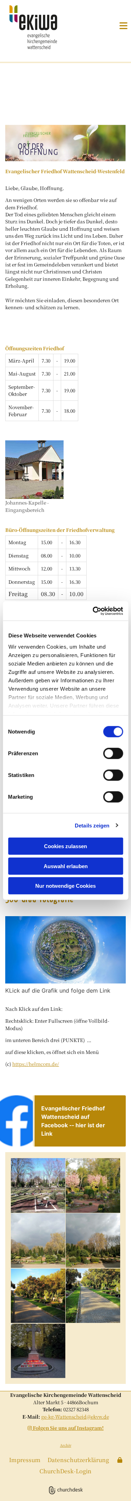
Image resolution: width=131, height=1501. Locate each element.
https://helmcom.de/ (35, 1063)
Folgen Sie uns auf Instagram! (66, 1427)
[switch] (113, 753)
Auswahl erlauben (66, 866)
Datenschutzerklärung (78, 1460)
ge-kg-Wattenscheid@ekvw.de (75, 1416)
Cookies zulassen (65, 846)
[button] (114, 25)
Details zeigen (92, 825)
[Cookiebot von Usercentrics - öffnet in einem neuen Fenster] (93, 610)
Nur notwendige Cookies (65, 886)
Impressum (25, 1460)
